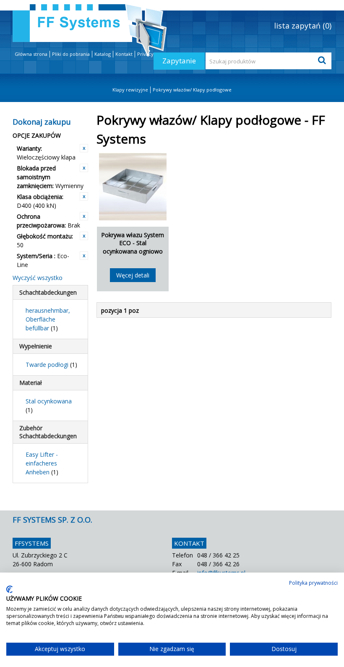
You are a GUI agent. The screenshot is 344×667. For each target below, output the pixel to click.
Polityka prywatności (313, 582)
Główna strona (31, 54)
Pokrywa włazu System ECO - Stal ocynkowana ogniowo (132, 243)
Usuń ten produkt (84, 148)
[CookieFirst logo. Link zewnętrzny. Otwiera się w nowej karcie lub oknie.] (9, 589)
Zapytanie (179, 60)
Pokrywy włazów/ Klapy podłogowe (192, 89)
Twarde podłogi (51, 365)
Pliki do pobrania (71, 54)
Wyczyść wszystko (38, 278)
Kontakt (124, 54)
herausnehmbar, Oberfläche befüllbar (48, 319)
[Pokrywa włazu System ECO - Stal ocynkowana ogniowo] (133, 186)
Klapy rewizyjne (130, 89)
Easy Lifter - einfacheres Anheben (42, 463)
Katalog (102, 54)
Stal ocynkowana (49, 405)
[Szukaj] (323, 60)
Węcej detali (132, 275)
